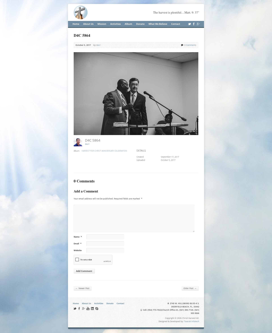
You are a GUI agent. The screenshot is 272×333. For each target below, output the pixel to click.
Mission (101, 23)
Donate (140, 23)
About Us (88, 23)
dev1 (98, 45)
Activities (115, 23)
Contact (175, 23)
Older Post (189, 288)
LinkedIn (92, 308)
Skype (96, 308)
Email (77, 243)
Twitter (189, 23)
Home (76, 23)
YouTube (88, 308)
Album (128, 23)
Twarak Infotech (191, 321)
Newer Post (82, 288)
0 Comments (182, 45)
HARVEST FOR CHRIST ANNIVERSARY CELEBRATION (104, 150)
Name (78, 236)
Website (78, 250)
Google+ (198, 23)
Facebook (193, 23)
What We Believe (157, 23)
